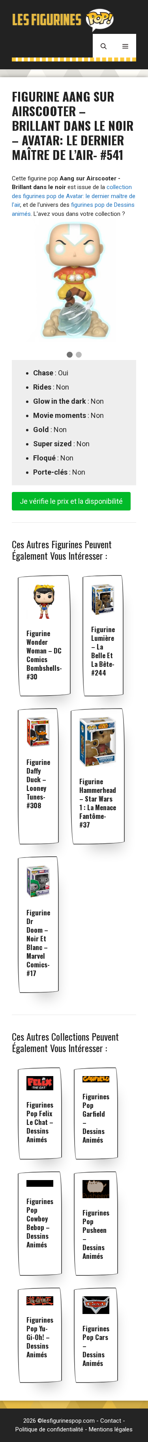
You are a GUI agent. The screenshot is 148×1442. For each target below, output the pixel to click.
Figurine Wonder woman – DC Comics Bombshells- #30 (44, 654)
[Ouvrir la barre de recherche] (103, 46)
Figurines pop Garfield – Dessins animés (95, 1118)
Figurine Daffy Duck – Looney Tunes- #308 (38, 783)
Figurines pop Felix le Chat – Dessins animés (39, 1122)
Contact (110, 1420)
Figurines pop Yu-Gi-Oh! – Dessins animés (39, 1337)
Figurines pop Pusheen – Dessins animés (95, 1234)
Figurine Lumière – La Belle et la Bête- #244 (103, 650)
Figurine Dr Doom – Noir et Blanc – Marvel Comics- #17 (38, 943)
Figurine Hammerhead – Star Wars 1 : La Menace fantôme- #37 (97, 803)
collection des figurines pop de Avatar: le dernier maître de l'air (73, 196)
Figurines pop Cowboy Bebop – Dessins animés (39, 1222)
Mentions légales (111, 1429)
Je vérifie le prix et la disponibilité (71, 501)
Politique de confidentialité (49, 1429)
